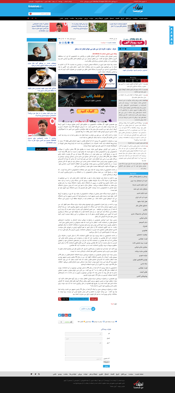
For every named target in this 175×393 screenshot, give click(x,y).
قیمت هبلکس (143, 239)
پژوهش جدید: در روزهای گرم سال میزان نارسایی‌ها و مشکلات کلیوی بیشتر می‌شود (42, 64)
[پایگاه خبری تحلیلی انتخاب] (139, 9)
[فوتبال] (171, 35)
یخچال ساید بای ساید (140, 189)
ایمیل (108, 338)
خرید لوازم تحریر (142, 193)
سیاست (135, 18)
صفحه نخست (143, 18)
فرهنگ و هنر (99, 18)
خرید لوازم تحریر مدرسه (139, 185)
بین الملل (128, 18)
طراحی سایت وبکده (141, 251)
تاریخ (122, 18)
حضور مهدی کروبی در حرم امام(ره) (137, 143)
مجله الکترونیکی (85, 380)
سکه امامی (144, 264)
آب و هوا (54, 1)
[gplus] (66, 315)
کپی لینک (94, 299)
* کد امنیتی (107, 358)
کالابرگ (145, 226)
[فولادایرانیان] (87, 81)
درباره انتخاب (121, 380)
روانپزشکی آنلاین (142, 276)
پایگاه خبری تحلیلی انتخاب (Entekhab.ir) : (104, 54)
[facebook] (63, 315)
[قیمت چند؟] (171, 32)
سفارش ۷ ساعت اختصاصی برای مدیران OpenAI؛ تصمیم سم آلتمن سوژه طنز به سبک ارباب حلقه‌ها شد (40, 27)
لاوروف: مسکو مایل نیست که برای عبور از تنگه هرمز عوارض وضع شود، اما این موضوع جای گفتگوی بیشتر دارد (132, 166)
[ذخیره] (66, 42)
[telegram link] (35, 374)
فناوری (106, 18)
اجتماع (112, 18)
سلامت (72, 18)
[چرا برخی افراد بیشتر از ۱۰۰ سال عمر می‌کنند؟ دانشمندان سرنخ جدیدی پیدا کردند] (42, 102)
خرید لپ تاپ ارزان (141, 197)
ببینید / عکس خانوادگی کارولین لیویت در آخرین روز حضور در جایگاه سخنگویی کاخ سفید (132, 85)
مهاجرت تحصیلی (142, 234)
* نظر (108, 343)
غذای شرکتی (143, 218)
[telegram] (32, 18)
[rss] (36, 18)
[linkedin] (69, 315)
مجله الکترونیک (39, 1)
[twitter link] (31, 374)
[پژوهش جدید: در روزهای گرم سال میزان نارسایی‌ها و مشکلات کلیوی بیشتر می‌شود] (42, 52)
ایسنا (112, 304)
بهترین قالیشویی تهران (140, 259)
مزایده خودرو (143, 255)
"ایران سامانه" (113, 386)
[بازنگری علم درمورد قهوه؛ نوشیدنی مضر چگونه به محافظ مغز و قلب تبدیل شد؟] (42, 76)
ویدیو (66, 18)
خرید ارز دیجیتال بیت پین (139, 180)
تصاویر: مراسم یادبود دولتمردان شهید (135, 70)
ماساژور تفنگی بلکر (141, 205)
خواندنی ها (79, 18)
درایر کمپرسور (143, 222)
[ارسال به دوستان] (63, 42)
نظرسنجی (31, 1)
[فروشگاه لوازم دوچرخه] (87, 98)
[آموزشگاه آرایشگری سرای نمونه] (87, 114)
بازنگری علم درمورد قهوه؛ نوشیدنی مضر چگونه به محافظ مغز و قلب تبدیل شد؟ (42, 89)
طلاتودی (144, 230)
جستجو (70, 380)
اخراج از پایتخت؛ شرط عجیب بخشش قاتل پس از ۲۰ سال (118, 25)
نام (109, 333)
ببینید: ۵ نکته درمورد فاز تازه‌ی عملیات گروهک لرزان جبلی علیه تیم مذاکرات (132, 90)
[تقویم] (171, 39)
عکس (61, 18)
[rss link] (39, 374)
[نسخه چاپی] (60, 42)
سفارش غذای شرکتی (141, 247)
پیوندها (60, 1)
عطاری (145, 210)
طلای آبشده (143, 272)
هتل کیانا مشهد (142, 201)
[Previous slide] (125, 48)
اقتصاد (117, 18)
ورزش (86, 18)
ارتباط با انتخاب (68, 1)
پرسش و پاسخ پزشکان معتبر (138, 176)
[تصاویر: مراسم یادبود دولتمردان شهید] (133, 60)
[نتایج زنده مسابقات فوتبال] (171, 42)
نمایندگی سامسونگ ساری (139, 214)
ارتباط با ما (113, 380)
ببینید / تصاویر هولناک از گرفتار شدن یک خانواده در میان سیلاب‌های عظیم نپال (132, 96)
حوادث (91, 18)
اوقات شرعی (48, 1)
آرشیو (65, 380)
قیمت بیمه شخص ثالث (139, 243)
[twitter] (28, 18)
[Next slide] (120, 48)
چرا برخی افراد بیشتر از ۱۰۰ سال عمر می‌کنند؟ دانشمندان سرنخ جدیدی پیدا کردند (79, 26)
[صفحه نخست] (171, 28)
